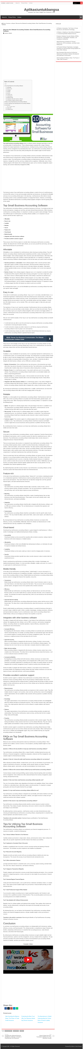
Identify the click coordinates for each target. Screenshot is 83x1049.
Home (4, 23)
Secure (8, 93)
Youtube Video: (12, 106)
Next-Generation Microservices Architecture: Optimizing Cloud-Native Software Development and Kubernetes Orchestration (68, 54)
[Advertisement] (13, 45)
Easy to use (9, 88)
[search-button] (81, 3)
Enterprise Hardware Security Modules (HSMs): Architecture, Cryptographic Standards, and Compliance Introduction (68, 38)
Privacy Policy (24, 3)
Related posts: (10, 109)
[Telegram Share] (14, 1008)
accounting (9, 1030)
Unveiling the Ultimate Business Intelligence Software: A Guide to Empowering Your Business (13, 1036)
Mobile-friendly (10, 97)
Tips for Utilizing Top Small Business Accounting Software (17, 103)
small (22, 1030)
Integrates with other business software (15, 98)
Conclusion (7, 105)
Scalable (9, 90)
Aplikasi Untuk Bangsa (76, 1046)
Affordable (9, 87)
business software (10, 23)
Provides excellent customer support (15, 100)
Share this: (9, 107)
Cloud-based (9, 95)
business (16, 1030)
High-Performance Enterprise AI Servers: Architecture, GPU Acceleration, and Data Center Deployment (68, 43)
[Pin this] (11, 1008)
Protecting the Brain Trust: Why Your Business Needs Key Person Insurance (28, 1018)
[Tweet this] (8, 1008)
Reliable (8, 91)
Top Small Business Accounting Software (14, 85)
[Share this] (5, 1008)
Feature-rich (9, 94)
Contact (30, 3)
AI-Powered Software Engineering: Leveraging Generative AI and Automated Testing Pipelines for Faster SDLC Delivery (68, 48)
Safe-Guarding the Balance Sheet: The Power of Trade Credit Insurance (12, 1018)
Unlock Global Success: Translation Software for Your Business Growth (43, 1036)
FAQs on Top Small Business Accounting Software (16, 101)
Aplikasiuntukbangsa (41, 10)
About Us (18, 3)
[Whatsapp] (17, 1008)
